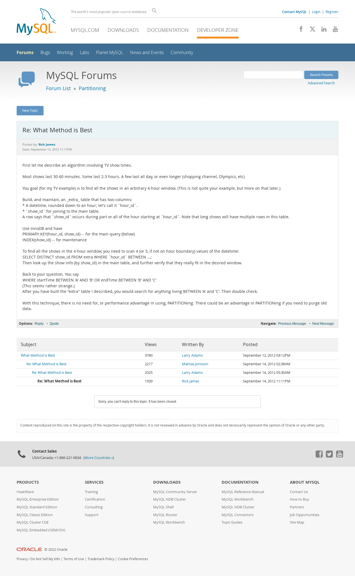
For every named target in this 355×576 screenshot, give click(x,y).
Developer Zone (218, 30)
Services (94, 482)
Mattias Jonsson (195, 364)
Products (28, 482)
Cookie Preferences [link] (133, 559)
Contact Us (299, 491)
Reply (39, 324)
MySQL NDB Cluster (169, 499)
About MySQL (305, 482)
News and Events (147, 52)
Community (182, 52)
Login (316, 11)
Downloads (123, 30)
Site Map (297, 522)
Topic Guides (232, 522)
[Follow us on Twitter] (329, 456)
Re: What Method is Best (46, 364)
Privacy (22, 559)
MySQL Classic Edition (35, 514)
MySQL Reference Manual (243, 491)
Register (332, 11)
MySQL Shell (163, 507)
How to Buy (299, 499)
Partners (297, 507)
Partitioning (92, 88)
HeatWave (25, 491)
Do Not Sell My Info (45, 559)
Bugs (45, 52)
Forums (25, 52)
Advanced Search (321, 83)
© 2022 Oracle (55, 549)
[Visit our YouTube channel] (333, 30)
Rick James (190, 381)
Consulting (94, 507)
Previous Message (292, 324)
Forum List (58, 88)
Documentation (168, 30)
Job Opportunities (304, 514)
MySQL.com (85, 30)
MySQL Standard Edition (37, 507)
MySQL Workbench (169, 522)
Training (91, 491)
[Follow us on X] (310, 30)
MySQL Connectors (237, 514)
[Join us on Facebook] (299, 30)
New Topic (30, 110)
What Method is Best (38, 355)
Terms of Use (74, 559)
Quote (54, 324)
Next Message (323, 324)
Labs (84, 52)
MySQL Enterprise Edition (38, 499)
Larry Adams (192, 355)
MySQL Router (165, 514)
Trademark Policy (101, 559)
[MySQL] (36, 22)
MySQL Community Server (175, 491)
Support (91, 514)
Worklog (65, 52)
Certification (95, 499)
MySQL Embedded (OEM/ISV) (41, 530)
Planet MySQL (109, 52)
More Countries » (99, 457)
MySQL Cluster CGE (33, 522)
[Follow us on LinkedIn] (322, 30)
